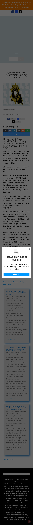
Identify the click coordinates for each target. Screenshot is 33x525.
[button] (17, 274)
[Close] (29, 249)
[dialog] (16, 262)
